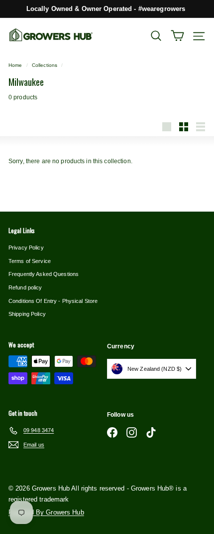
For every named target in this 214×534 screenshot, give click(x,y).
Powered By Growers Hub (46, 512)
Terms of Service (29, 261)
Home (15, 65)
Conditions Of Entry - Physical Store (53, 301)
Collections (44, 65)
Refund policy (25, 287)
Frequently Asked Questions (43, 274)
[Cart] (177, 35)
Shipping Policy (27, 314)
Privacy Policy (26, 248)
